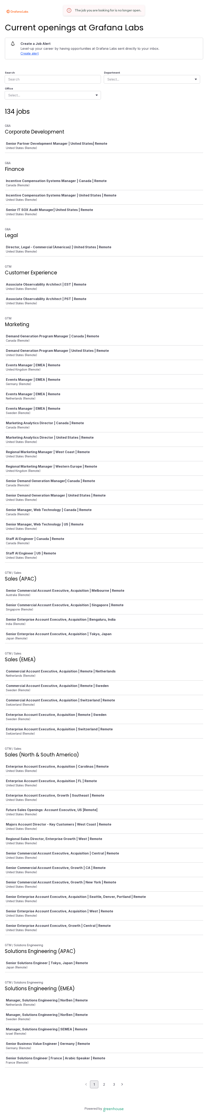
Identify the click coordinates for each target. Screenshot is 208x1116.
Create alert (30, 53)
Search (10, 72)
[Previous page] (86, 1084)
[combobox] (107, 79)
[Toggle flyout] (195, 79)
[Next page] (122, 1084)
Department (112, 72)
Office (9, 88)
